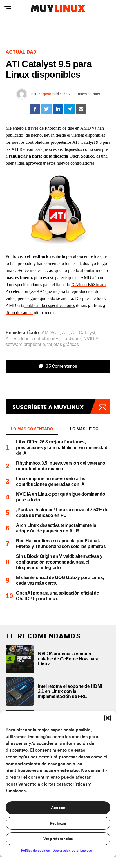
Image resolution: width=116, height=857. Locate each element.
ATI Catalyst (83, 332)
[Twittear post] (46, 109)
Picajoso (44, 94)
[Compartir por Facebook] (35, 109)
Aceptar (58, 808)
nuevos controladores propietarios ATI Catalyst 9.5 (57, 142)
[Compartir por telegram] (69, 109)
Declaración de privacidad (72, 850)
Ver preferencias (58, 839)
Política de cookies (35, 850)
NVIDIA (91, 338)
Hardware (71, 338)
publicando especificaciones (49, 305)
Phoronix (53, 128)
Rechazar (58, 823)
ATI (65, 332)
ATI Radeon (18, 338)
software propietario (25, 344)
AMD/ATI (51, 332)
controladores (45, 338)
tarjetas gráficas (63, 344)
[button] (107, 718)
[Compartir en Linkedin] (58, 109)
